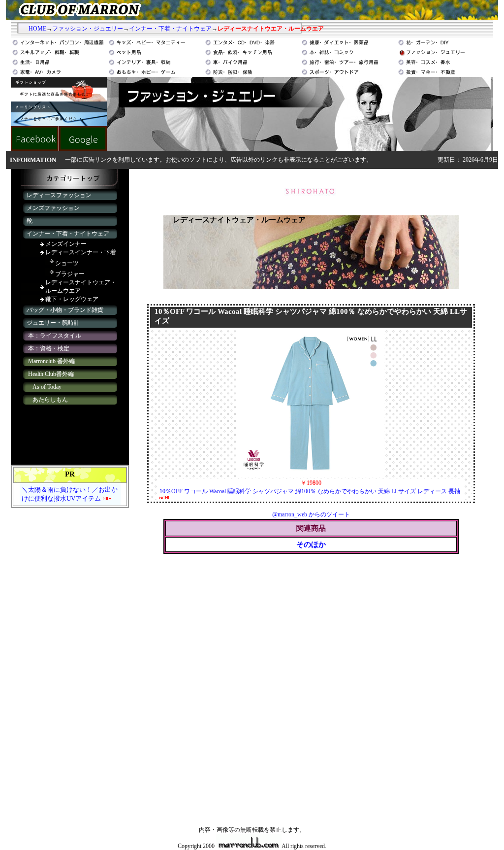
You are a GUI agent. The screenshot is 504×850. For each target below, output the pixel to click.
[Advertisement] (70, 663)
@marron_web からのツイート (311, 514)
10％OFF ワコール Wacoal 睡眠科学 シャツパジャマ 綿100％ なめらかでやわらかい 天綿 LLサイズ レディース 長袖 (309, 491)
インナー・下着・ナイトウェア (170, 28)
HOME (37, 28)
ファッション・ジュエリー (87, 28)
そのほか (311, 544)
